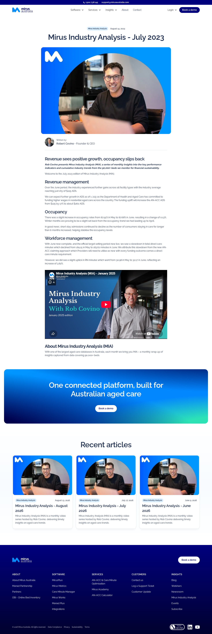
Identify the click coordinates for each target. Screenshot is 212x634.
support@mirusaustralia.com (115, 2)
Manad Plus (58, 603)
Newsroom (177, 591)
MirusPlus (57, 580)
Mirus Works (58, 597)
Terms (87, 627)
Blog (174, 580)
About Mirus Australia (23, 580)
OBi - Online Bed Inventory (26, 597)
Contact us (137, 580)
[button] (77, 10)
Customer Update (141, 591)
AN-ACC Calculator (102, 595)
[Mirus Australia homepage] (35, 10)
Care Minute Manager (63, 591)
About (125, 10)
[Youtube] (197, 627)
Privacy (67, 627)
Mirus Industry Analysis (183, 597)
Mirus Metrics (59, 586)
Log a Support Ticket (143, 586)
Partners (16, 591)
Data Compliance (55, 627)
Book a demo (106, 408)
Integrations (58, 609)
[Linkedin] (190, 627)
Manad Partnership (22, 586)
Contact (137, 10)
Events (175, 603)
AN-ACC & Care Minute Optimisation (104, 582)
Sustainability (77, 627)
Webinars (176, 586)
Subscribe (176, 609)
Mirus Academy (100, 589)
